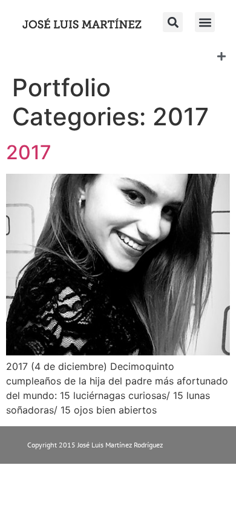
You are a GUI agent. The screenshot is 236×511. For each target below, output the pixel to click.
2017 (28, 152)
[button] (205, 22)
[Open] (221, 56)
